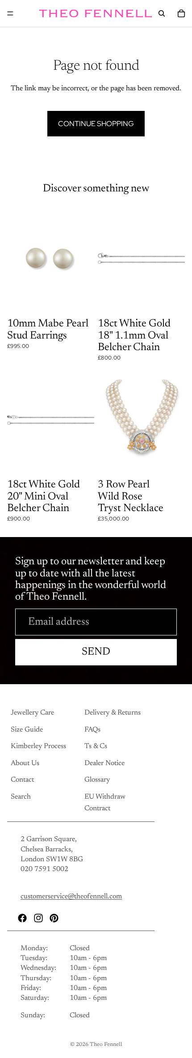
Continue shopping (96, 123)
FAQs (92, 729)
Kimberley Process (38, 746)
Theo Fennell (106, 1044)
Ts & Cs (95, 746)
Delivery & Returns (112, 712)
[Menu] (10, 13)
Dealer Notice (104, 762)
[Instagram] (38, 917)
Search (21, 796)
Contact (22, 779)
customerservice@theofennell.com (71, 896)
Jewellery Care (32, 712)
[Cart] (181, 13)
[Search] (161, 13)
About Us (25, 762)
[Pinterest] (54, 917)
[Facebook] (22, 917)
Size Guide (27, 729)
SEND (96, 652)
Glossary (97, 779)
